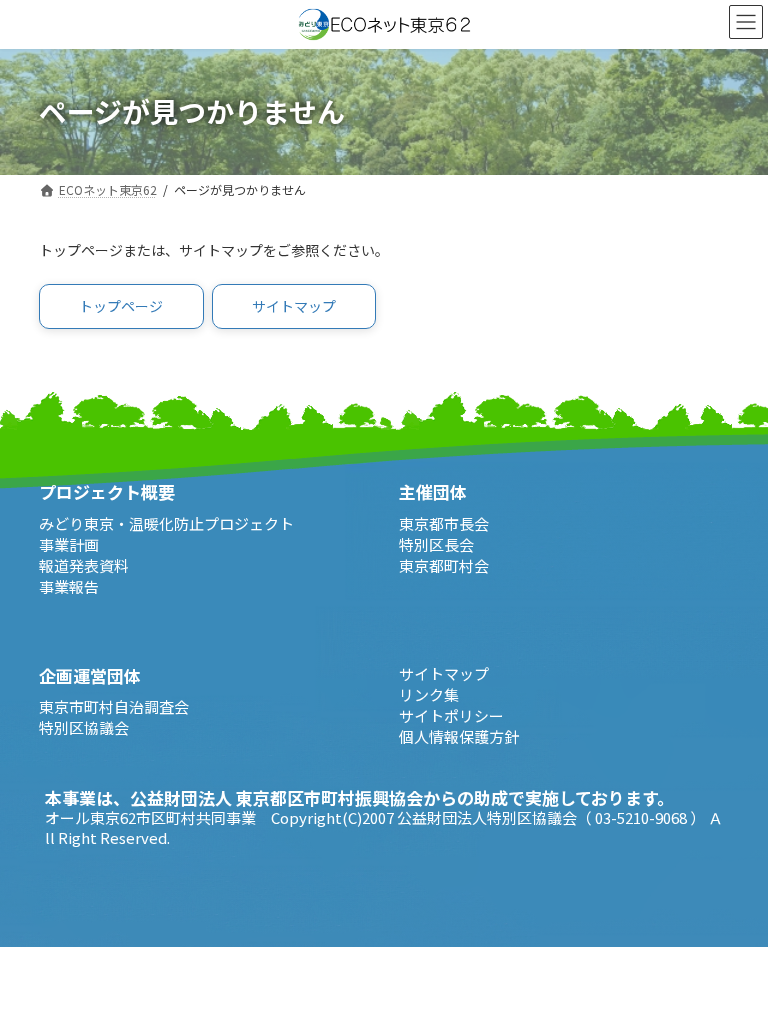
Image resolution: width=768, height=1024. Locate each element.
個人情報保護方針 (459, 736)
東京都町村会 (444, 565)
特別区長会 (436, 544)
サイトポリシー (451, 715)
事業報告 (69, 586)
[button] (121, 306)
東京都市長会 (444, 523)
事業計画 (69, 544)
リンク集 (429, 694)
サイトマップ (444, 673)
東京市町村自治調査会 (114, 706)
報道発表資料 (84, 565)
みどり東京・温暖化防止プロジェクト (166, 523)
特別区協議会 (84, 727)
